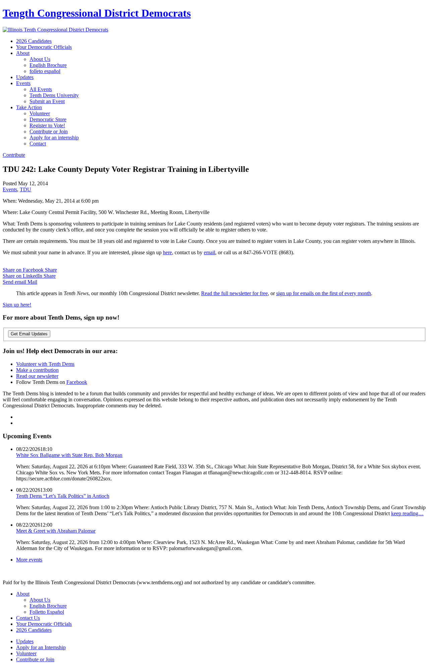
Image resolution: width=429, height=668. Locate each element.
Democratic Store (47, 119)
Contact (37, 143)
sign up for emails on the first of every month (323, 293)
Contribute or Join (48, 131)
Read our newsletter (37, 376)
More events (29, 559)
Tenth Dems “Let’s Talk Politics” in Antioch (62, 496)
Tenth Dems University (54, 95)
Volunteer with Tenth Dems (45, 364)
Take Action (29, 107)
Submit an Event (47, 101)
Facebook (76, 382)
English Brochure (48, 65)
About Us (39, 59)
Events (23, 83)
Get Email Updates (29, 333)
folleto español (44, 71)
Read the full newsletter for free (234, 293)
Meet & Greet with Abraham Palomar (56, 531)
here (167, 252)
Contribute (14, 155)
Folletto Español (46, 612)
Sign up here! (17, 305)
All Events (40, 89)
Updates (25, 77)
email (209, 252)
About (22, 53)
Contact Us (28, 618)
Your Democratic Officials (44, 47)
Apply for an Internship (41, 647)
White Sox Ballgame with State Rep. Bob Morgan (69, 455)
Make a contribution (37, 370)
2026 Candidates (34, 41)
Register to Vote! (47, 125)
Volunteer (39, 113)
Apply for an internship (54, 137)
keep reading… (407, 513)
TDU (25, 189)
